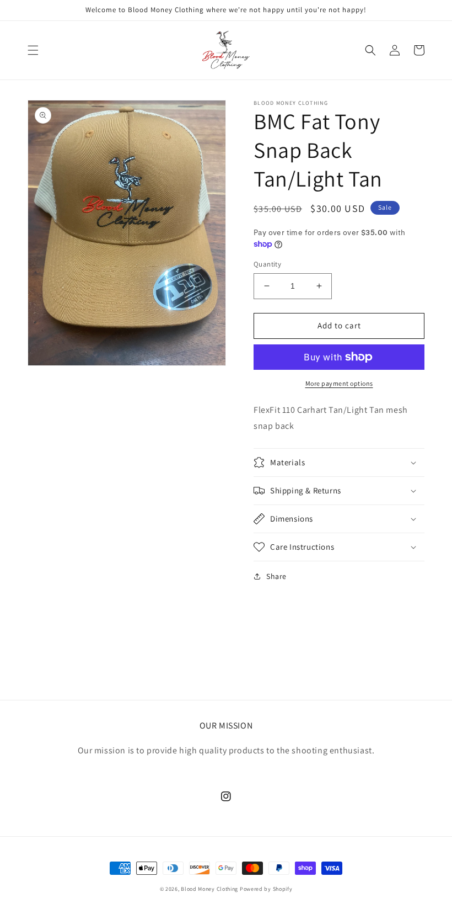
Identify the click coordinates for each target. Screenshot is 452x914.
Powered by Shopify (266, 888)
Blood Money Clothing (209, 888)
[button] (33, 50)
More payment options (339, 383)
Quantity (267, 264)
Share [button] (276, 576)
